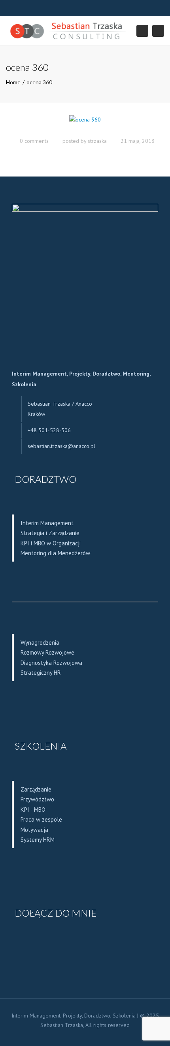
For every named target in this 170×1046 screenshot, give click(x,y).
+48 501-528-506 (49, 430)
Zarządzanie (36, 789)
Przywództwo (37, 799)
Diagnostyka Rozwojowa (51, 662)
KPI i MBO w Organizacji (51, 543)
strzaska (97, 140)
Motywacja (34, 829)
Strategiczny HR (41, 672)
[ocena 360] (85, 123)
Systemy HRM (38, 839)
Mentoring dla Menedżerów (55, 553)
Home (13, 82)
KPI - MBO (33, 809)
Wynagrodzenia (40, 642)
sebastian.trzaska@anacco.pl (61, 446)
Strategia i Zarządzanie (50, 533)
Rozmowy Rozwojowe (47, 652)
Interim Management (47, 523)
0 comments (34, 140)
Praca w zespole (41, 819)
